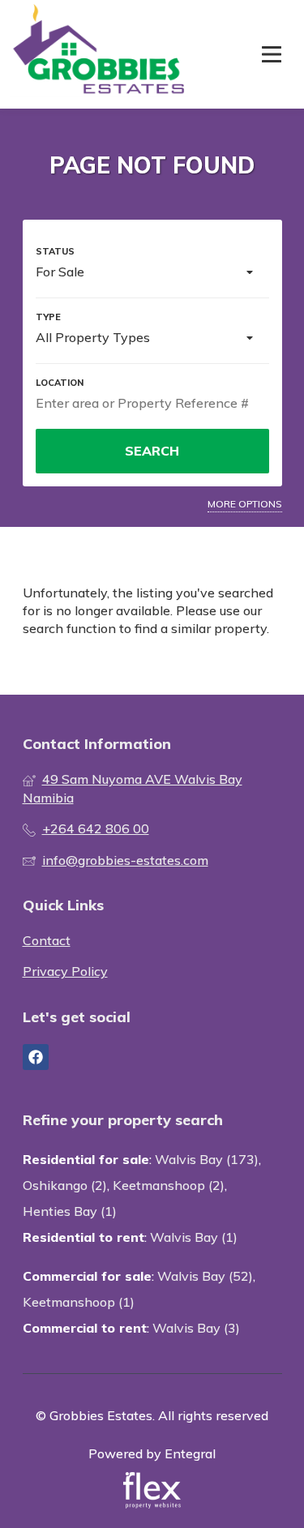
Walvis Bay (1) (194, 1237)
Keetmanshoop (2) (169, 1185)
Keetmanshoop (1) (79, 1302)
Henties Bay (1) (70, 1211)
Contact (47, 940)
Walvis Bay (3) (196, 1328)
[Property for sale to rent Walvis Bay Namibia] (99, 54)
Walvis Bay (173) (207, 1159)
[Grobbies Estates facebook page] (36, 1057)
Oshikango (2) (65, 1185)
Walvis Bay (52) (205, 1276)
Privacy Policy (65, 971)
